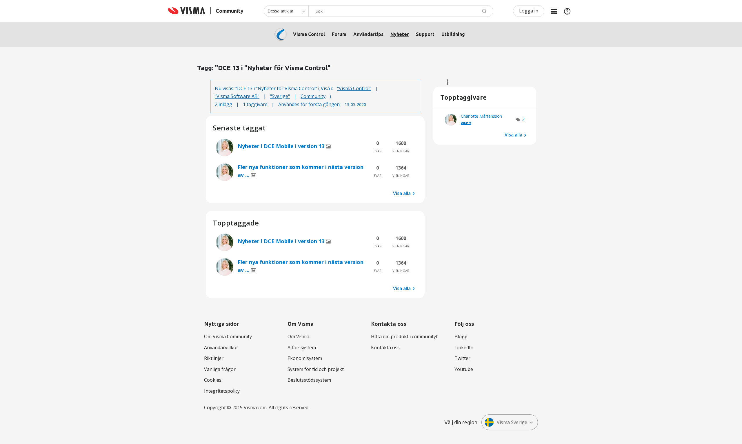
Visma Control (309, 34)
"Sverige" (280, 96)
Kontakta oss (385, 347)
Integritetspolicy (222, 391)
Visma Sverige (512, 422)
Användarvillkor (221, 347)
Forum (339, 34)
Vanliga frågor (220, 369)
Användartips (368, 34)
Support (425, 34)
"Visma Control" (354, 88)
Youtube (463, 369)
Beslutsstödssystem (309, 380)
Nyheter (399, 34)
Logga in (528, 11)
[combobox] (400, 11)
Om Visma (298, 336)
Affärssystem (302, 347)
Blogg (461, 336)
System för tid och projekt (316, 369)
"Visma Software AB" (237, 96)
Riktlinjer (213, 358)
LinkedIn (463, 347)
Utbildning (453, 34)
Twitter (462, 358)
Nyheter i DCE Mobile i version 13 (282, 146)
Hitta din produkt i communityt (404, 336)
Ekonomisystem (305, 358)
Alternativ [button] (445, 82)
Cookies (212, 380)
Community (313, 96)
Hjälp (567, 11)
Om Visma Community (228, 336)
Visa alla (402, 193)
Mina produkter (554, 11)
